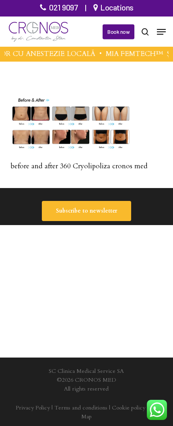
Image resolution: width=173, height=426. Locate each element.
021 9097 (63, 7)
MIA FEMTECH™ (133, 53)
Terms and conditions (80, 408)
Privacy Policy (33, 408)
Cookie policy (128, 408)
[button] (161, 32)
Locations (117, 7)
